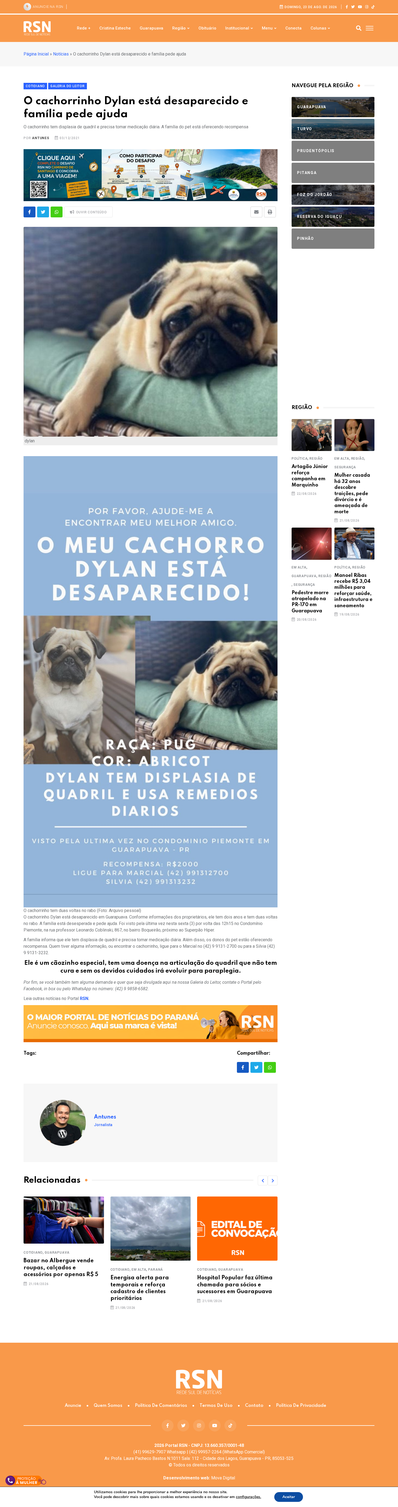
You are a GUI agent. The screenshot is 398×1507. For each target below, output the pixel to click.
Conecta (293, 28)
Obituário (207, 28)
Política (300, 458)
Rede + (83, 28)
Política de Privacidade (301, 1405)
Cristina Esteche (115, 28)
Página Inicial (36, 54)
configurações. (248, 1497)
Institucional (237, 28)
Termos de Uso (216, 1405)
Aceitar (288, 1496)
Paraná (155, 1269)
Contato (254, 1405)
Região (179, 28)
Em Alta (139, 1269)
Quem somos (108, 1405)
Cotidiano (33, 1252)
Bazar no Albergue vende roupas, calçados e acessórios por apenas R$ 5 (61, 1267)
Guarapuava (151, 28)
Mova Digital (199, 1477)
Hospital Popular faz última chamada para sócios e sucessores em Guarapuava (235, 1284)
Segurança (345, 467)
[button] (262, 1180)
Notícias (61, 54)
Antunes (40, 138)
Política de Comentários (161, 1405)
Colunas (318, 28)
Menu (267, 28)
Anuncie (73, 1405)
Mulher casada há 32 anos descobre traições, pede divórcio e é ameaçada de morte (352, 493)
